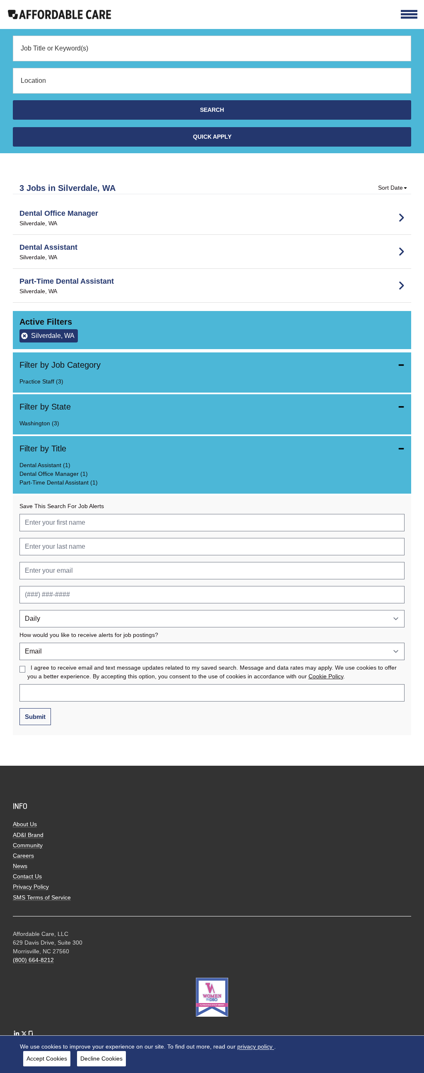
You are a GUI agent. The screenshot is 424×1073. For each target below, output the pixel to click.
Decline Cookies (101, 1058)
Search (212, 109)
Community (28, 845)
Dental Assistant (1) (44, 465)
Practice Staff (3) (41, 381)
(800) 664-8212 (33, 960)
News (20, 866)
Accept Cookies (46, 1058)
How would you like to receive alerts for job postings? (88, 635)
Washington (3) (39, 423)
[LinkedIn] (16, 1033)
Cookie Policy (325, 676)
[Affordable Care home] (59, 13)
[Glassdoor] (31, 1034)
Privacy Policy (31, 886)
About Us (25, 824)
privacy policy (255, 1046)
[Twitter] (24, 1033)
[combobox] (212, 48)
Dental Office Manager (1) (53, 473)
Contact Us (27, 876)
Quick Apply (212, 136)
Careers (23, 855)
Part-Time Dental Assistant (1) (58, 482)
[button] (393, 187)
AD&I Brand (28, 835)
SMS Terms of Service (42, 897)
